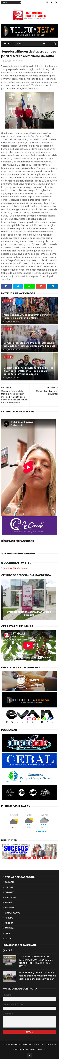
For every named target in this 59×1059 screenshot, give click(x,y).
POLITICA (9, 923)
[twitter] (51, 2)
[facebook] (42, 2)
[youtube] (56, 2)
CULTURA (9, 887)
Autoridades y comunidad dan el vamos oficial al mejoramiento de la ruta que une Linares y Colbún (37, 975)
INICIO (7, 43)
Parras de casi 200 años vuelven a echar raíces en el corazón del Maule (26, 316)
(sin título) (9, 950)
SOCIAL (8, 938)
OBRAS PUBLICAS (12, 913)
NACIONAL (9, 907)
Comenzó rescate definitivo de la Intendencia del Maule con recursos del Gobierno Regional (29, 344)
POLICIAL (9, 918)
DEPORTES (9, 892)
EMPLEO (8, 902)
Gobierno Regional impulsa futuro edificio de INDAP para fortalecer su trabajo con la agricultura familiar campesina (28, 370)
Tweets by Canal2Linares (14, 568)
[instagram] (47, 2)
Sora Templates (38, 1049)
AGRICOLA (9, 882)
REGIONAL (20, 60)
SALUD (8, 933)
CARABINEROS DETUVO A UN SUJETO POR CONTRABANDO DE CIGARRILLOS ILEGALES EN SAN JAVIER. (35, 961)
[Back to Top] (29, 1055)
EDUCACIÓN (10, 897)
